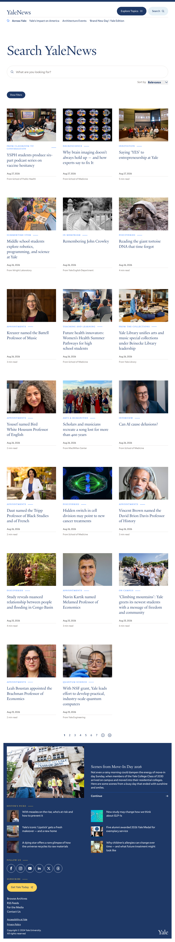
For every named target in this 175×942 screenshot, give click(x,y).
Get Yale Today (20, 887)
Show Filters (16, 94)
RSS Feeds (13, 903)
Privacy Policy (14, 924)
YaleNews (19, 13)
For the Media (15, 907)
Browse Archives (17, 898)
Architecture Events (74, 21)
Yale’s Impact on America (44, 21)
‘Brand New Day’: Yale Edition (107, 21)
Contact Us (14, 911)
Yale (163, 933)
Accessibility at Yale (17, 919)
